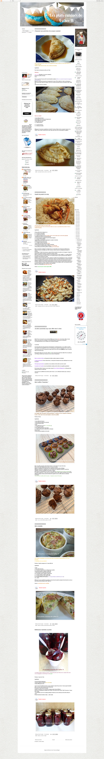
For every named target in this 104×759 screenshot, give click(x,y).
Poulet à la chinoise (78, 281)
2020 (77, 219)
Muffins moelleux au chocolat (30, 294)
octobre (78, 242)
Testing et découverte (27, 169)
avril (77, 299)
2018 (77, 222)
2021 (77, 218)
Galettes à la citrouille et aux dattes (79, 261)
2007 (77, 238)
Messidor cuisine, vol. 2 (27, 177)
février (78, 302)
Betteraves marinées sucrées (43, 629)
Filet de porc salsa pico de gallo (30, 209)
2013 (77, 229)
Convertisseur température (27, 249)
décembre (78, 239)
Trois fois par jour (26, 193)
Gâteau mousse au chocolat (79, 275)
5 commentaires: (46, 170)
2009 (77, 235)
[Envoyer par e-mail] (52, 170)
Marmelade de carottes (79, 273)
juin (77, 296)
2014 (77, 228)
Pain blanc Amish (29, 311)
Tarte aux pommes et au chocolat (79, 283)
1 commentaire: (46, 304)
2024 (77, 214)
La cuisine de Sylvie (26, 215)
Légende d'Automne (26, 185)
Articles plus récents (38, 739)
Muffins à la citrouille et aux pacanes (79, 267)
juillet (78, 295)
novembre (78, 240)
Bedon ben (25, 241)
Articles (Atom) (41, 741)
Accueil (53, 739)
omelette (53, 625)
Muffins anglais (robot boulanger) (79, 270)
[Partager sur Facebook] (55, 170)
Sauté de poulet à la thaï (42, 194)
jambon (48, 625)
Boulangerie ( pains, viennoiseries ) (30, 321)
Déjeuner (39, 625)
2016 (77, 225)
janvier (78, 303)
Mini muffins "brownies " (42, 382)
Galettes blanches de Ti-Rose (30, 217)
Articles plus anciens (68, 739)
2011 (77, 232)
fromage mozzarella (44, 625)
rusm (52, 750)
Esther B (30, 74)
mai (77, 298)
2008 (77, 236)
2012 (77, 231)
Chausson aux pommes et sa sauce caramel (47, 31)
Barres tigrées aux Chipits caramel (79, 278)
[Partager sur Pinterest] (57, 170)
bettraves (39, 735)
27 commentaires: (46, 734)
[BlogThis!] (53, 170)
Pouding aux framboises (30, 350)
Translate (29, 32)
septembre (78, 292)
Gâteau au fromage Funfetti (29, 171)
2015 (77, 226)
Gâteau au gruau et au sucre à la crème (29, 284)
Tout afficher (30, 245)
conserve (42, 735)
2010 (77, 233)
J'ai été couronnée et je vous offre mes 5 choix (48, 328)
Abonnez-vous (27, 113)
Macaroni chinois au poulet (29, 359)
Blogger (58, 750)
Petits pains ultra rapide (30, 340)
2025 (77, 212)
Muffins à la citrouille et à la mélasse (79, 264)
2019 (77, 221)
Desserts (29, 303)
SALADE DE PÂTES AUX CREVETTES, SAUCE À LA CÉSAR (30, 236)
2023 (77, 215)
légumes (50, 625)
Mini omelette (38, 526)
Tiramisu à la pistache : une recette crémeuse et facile (30, 227)
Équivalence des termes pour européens (27, 258)
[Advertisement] (53, 182)
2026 (77, 211)
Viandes (29, 330)
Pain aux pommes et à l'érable (79, 290)
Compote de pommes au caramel (79, 287)
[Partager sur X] (54, 170)
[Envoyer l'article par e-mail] (50, 170)
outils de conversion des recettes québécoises (27, 256)
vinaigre (45, 735)
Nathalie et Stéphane (26, 250)
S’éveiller (29, 178)
